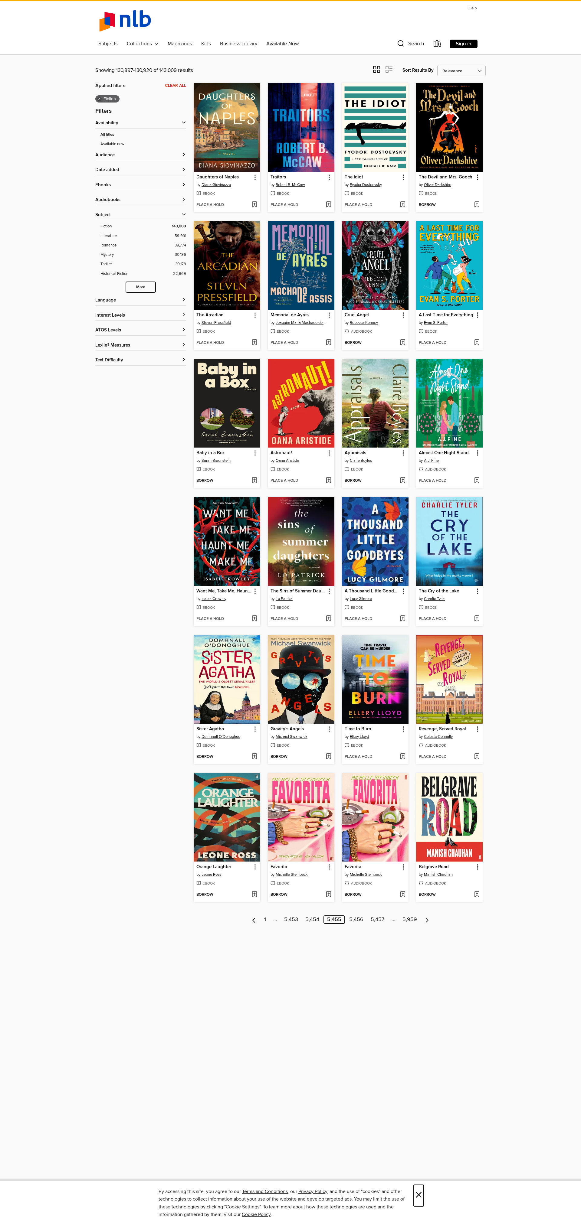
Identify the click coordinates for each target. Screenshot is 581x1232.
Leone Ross (211, 874)
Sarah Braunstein (216, 460)
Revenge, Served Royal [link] (442, 729)
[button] (410, 45)
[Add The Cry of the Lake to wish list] (477, 619)
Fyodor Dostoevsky (366, 184)
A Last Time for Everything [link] (446, 315)
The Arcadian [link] (210, 315)
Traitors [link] (278, 177)
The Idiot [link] (354, 177)
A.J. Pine (431, 460)
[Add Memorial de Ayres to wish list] (328, 343)
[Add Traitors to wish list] (328, 205)
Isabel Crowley (214, 598)
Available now (112, 144)
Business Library (238, 44)
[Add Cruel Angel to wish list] (402, 343)
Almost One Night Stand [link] (444, 453)
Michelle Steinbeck (292, 874)
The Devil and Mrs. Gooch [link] (445, 177)
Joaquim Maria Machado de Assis (302, 322)
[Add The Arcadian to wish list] (254, 343)
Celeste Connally (438, 736)
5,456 (356, 919)
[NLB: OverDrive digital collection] (125, 21)
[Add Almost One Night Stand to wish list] (477, 481)
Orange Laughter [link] (213, 867)
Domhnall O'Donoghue (221, 736)
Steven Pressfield (216, 322)
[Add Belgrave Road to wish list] (477, 895)
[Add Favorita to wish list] (328, 895)
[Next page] (427, 919)
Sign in (463, 44)
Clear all (175, 85)
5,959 (409, 919)
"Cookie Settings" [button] (242, 1207)
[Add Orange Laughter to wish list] (254, 895)
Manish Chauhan (438, 874)
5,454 (312, 919)
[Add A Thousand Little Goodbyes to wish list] (402, 619)
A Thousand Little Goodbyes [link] (372, 591)
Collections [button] (140, 44)
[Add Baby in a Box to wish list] (254, 481)
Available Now (282, 44)
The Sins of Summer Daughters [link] (298, 591)
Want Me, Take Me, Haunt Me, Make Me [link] (224, 591)
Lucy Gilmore (361, 598)
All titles (107, 134)
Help (473, 8)
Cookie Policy (256, 1214)
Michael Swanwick (291, 736)
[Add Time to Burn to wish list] (402, 757)
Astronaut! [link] (281, 453)
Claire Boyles (361, 460)
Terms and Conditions (265, 1191)
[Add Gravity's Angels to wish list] (328, 757)
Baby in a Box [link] (210, 453)
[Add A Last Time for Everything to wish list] (477, 343)
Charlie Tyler (434, 598)
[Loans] (437, 45)
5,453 (291, 919)
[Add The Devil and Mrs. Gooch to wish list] (477, 205)
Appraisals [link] (355, 453)
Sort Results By (418, 70)
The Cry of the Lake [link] (439, 591)
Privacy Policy (312, 1191)
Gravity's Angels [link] (287, 729)
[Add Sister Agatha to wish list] (254, 757)
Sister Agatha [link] (210, 729)
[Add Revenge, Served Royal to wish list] (477, 757)
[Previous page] (254, 919)
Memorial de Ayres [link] (290, 315)
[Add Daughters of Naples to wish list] (254, 205)
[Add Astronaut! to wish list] (328, 481)
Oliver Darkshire (437, 184)
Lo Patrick (284, 598)
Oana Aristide (287, 460)
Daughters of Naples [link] (217, 177)
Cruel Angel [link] (357, 315)
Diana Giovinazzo (216, 184)
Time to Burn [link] (358, 729)
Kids (206, 44)
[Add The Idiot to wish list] (402, 205)
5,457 (377, 919)
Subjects (108, 44)
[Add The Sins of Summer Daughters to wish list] (328, 619)
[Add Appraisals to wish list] (402, 481)
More (140, 287)
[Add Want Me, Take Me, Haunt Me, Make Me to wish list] (254, 619)
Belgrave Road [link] (434, 867)
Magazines (180, 44)
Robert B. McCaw (290, 184)
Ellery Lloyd (359, 736)
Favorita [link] (279, 867)
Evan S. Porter (436, 322)
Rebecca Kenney (364, 322)
